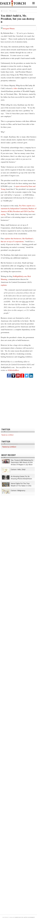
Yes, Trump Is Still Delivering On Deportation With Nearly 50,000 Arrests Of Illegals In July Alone (22, 462)
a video (14, 88)
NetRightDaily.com (20, 276)
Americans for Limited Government (25, 917)
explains (4, 285)
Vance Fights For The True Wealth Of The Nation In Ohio (21, 484)
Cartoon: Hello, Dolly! (18, 469)
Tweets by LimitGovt (7, 435)
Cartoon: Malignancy (18, 490)
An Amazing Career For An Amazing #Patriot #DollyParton (21, 477)
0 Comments (14, 11)
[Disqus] (18, 403)
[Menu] (33, 3)
